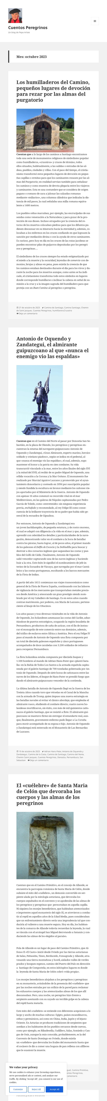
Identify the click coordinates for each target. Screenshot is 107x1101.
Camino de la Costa (37, 754)
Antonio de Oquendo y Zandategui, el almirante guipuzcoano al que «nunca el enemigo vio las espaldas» (52, 347)
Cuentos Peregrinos (27, 27)
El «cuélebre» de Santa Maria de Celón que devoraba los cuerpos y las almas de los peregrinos (52, 794)
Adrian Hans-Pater (52, 751)
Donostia (61, 757)
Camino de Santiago (53, 307)
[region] (36, 1079)
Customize (18, 1089)
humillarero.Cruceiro (62, 310)
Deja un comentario (28, 313)
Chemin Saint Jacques (26, 757)
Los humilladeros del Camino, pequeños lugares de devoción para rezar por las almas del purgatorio (53, 91)
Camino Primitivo (80, 1070)
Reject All (36, 1089)
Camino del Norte (75, 754)
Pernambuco (73, 757)
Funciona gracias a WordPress (30, 1095)
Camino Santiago (72, 307)
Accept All (54, 1089)
